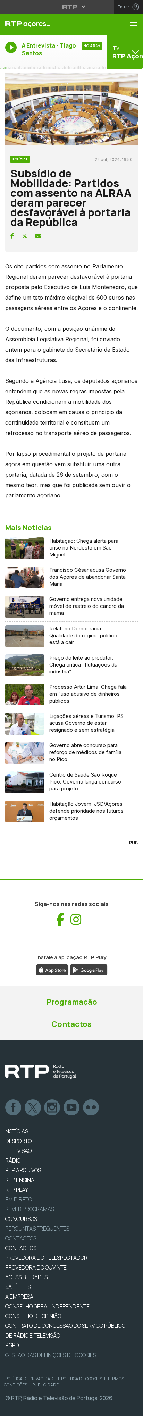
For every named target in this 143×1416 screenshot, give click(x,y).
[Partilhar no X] (24, 236)
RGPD (12, 1345)
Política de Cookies (81, 1379)
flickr (91, 1107)
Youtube (72, 1107)
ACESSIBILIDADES (26, 1277)
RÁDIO (12, 1160)
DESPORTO (18, 1141)
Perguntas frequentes (37, 1228)
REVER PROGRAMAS (29, 1209)
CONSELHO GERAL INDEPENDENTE (47, 1306)
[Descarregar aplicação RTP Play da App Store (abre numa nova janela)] (52, 969)
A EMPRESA (19, 1296)
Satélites (18, 1287)
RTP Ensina (19, 1180)
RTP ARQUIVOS (23, 1170)
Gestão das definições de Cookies (50, 1355)
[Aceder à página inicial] (47, 24)
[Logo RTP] (40, 1072)
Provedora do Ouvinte (36, 1267)
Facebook (13, 1107)
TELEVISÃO (18, 1151)
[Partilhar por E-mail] (38, 236)
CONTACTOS (20, 1248)
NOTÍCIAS (16, 1131)
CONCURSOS (21, 1219)
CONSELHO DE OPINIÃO (33, 1316)
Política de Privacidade (30, 1379)
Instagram (52, 1107)
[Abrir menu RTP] (71, 6)
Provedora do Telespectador (46, 1258)
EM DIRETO (18, 1199)
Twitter (33, 1107)
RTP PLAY (16, 1189)
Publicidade (45, 1385)
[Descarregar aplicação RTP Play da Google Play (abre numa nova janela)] (89, 969)
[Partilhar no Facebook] (12, 236)
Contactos (71, 1024)
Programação (71, 1002)
